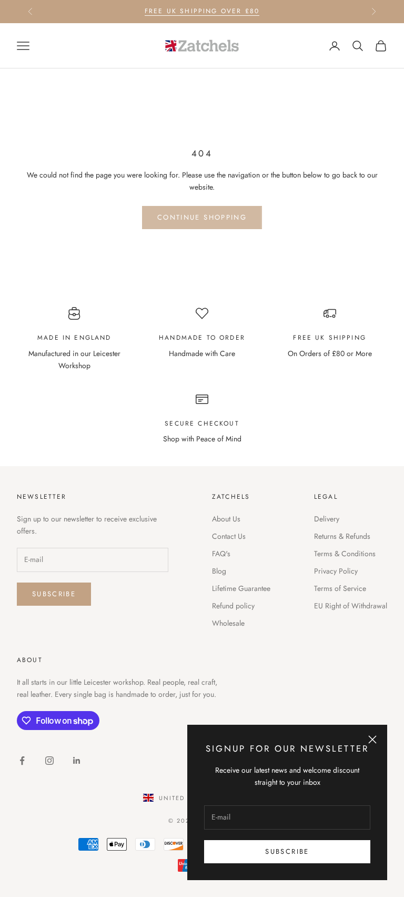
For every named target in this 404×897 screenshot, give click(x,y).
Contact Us (229, 536)
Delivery (326, 519)
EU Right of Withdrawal (350, 605)
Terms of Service (340, 588)
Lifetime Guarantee (241, 588)
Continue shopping (202, 217)
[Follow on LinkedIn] (77, 760)
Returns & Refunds (342, 536)
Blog (219, 571)
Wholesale (228, 623)
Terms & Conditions (345, 553)
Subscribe (287, 851)
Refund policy (233, 605)
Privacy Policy (336, 571)
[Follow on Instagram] (49, 760)
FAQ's (221, 553)
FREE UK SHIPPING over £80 (202, 11)
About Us (226, 519)
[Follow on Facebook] (22, 760)
